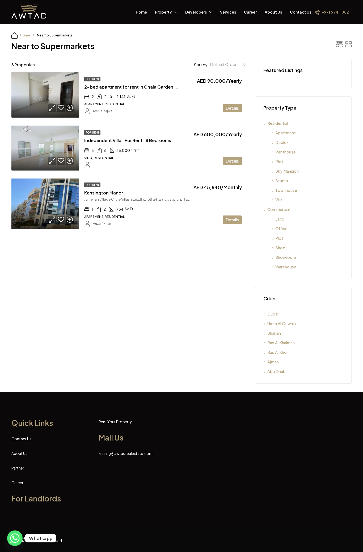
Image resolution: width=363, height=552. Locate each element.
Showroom (285, 257)
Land (279, 218)
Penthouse (285, 151)
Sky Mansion (287, 170)
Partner (17, 468)
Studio (281, 180)
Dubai (272, 313)
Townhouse (286, 190)
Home (141, 12)
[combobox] (228, 64)
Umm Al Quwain (281, 323)
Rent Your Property (115, 421)
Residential (277, 123)
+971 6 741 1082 (335, 12)
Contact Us (300, 12)
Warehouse (285, 266)
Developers (196, 12)
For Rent (92, 79)
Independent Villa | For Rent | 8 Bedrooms (127, 140)
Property (163, 12)
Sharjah (274, 332)
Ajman (273, 361)
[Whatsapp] (15, 538)
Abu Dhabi (276, 371)
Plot (279, 161)
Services (228, 12)
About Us (273, 12)
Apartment (285, 132)
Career (250, 12)
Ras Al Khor (277, 352)
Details (232, 107)
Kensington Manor (103, 193)
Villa (278, 199)
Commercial (278, 209)
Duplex (282, 142)
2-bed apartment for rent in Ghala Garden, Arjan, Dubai (142, 87)
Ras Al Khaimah (281, 342)
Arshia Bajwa (102, 111)
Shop (280, 247)
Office (281, 228)
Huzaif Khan (102, 224)
